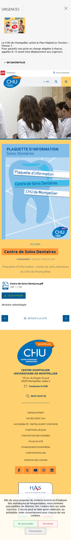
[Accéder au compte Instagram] (44, 470)
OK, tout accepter (25, 524)
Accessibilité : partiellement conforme (36, 424)
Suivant (66, 318)
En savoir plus (16, 62)
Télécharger (15, 295)
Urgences (10, 73)
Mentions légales (36, 430)
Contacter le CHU (38, 386)
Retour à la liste (37, 318)
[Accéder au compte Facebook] (19, 470)
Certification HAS (36, 453)
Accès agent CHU (36, 418)
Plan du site (36, 441)
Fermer (66, 8)
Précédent (4, 318)
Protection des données (36, 435)
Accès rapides (62, 73)
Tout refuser (48, 524)
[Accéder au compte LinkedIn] (52, 470)
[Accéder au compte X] (27, 470)
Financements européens (36, 447)
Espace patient (36, 412)
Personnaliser (35, 531)
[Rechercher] (56, 82)
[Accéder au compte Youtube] (35, 470)
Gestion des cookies (36, 460)
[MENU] (66, 82)
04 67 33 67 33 (38, 396)
